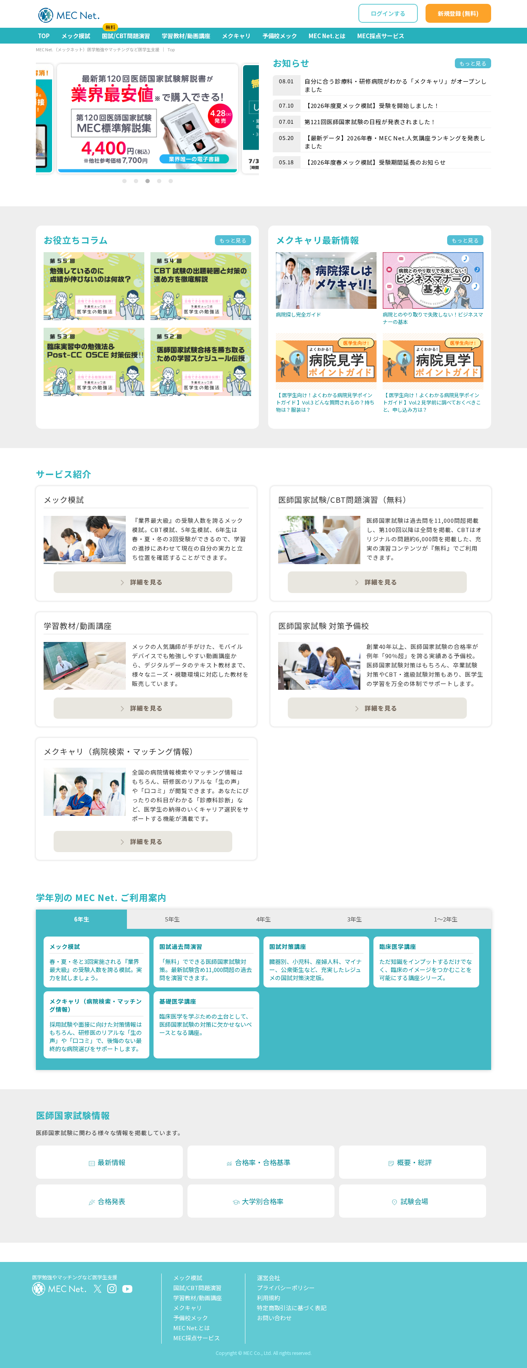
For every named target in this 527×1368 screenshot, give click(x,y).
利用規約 (268, 1298)
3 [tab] (147, 181)
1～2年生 (446, 919)
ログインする (388, 13)
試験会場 (409, 1201)
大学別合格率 (258, 1201)
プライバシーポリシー (286, 1288)
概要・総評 (409, 1162)
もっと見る (472, 63)
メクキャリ (236, 36)
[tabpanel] (147, 119)
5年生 (172, 919)
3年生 (354, 919)
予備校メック (279, 36)
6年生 (81, 919)
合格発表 (106, 1201)
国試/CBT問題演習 (126, 34)
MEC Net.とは (327, 36)
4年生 (263, 919)
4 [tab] (159, 181)
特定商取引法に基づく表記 (291, 1308)
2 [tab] (136, 181)
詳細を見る (141, 582)
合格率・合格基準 (258, 1162)
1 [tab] (124, 181)
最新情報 (106, 1162)
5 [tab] (170, 181)
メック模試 (75, 36)
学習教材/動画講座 (186, 36)
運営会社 (268, 1278)
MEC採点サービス (380, 36)
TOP (44, 36)
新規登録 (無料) (458, 13)
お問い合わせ (274, 1318)
